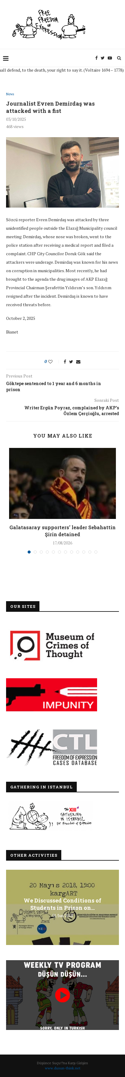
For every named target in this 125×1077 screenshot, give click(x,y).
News (10, 94)
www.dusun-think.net (62, 1068)
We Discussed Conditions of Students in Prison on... (62, 903)
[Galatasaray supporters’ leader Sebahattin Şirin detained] (62, 483)
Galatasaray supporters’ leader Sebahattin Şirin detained (62, 530)
